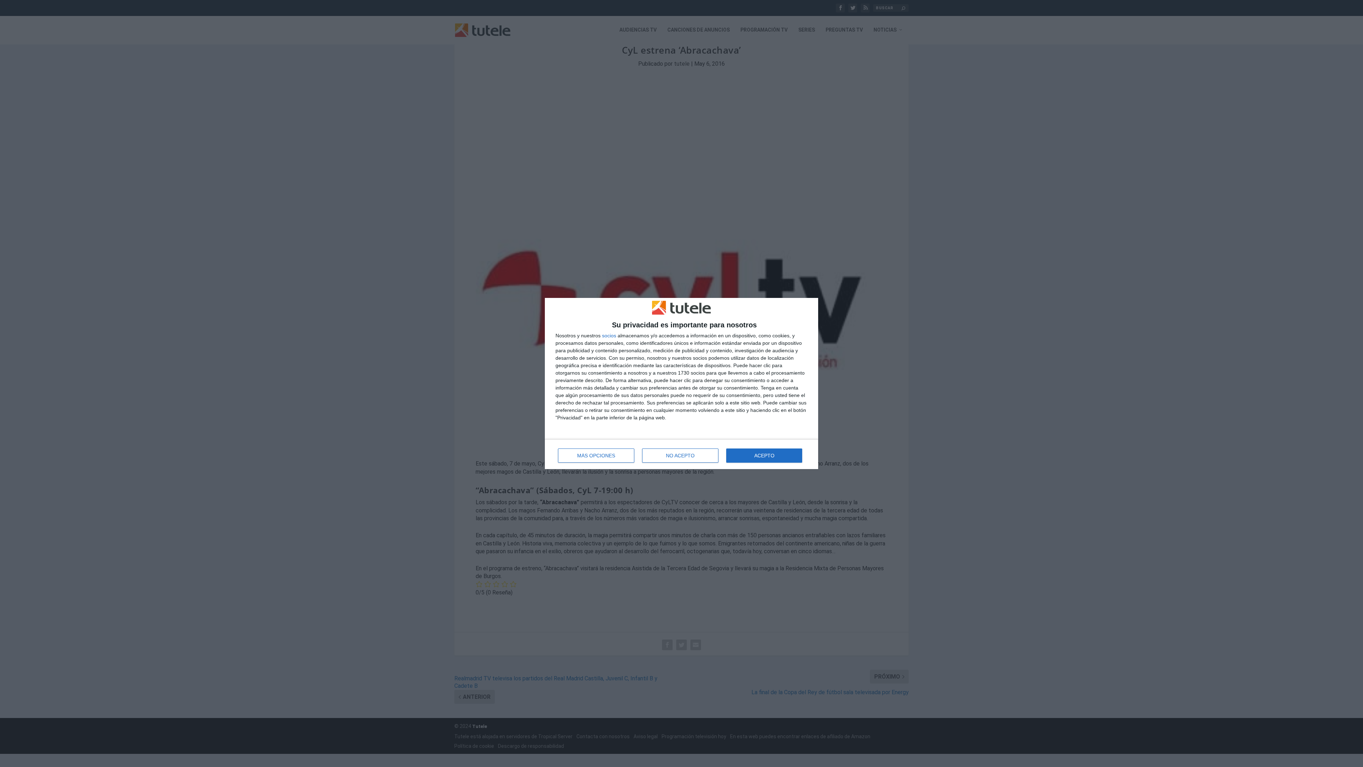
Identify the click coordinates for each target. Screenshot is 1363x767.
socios (609, 335)
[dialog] (681, 383)
